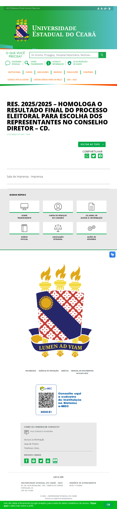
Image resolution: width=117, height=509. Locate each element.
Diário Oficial (24, 238)
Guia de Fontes (31, 443)
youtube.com (48, 461)
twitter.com (41, 461)
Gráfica (65, 371)
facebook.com (26, 461)
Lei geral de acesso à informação (92, 216)
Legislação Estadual (58, 238)
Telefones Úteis (31, 448)
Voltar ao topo (90, 144)
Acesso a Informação (34, 439)
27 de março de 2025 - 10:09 (18, 134)
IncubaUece (30, 371)
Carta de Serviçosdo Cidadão (58, 216)
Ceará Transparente (24, 216)
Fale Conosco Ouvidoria (41, 431)
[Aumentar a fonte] (105, 8)
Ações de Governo (91, 238)
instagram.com (33, 461)
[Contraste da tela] (109, 8)
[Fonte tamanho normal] (98, 8)
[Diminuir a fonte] (102, 8)
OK (108, 505)
